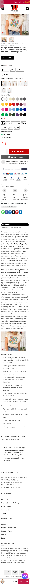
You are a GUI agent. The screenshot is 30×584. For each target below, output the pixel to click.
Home (3, 44)
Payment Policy (6, 531)
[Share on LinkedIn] (20, 212)
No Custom (6, 134)
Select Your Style (7, 78)
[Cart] (27, 8)
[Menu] (2, 8)
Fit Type (4, 65)
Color (3, 95)
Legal (3, 538)
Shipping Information (8, 527)
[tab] (15, 224)
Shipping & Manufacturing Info (12, 227)
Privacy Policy (6, 506)
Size (3, 119)
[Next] (26, 24)
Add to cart (19, 151)
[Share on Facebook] (6, 212)
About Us (4, 499)
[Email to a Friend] (13, 212)
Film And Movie (13, 44)
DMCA (3, 534)
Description (6, 224)
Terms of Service (7, 510)
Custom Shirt (7, 137)
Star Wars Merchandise (13, 44)
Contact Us (5, 524)
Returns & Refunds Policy (10, 503)
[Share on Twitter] (10, 212)
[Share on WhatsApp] (3, 212)
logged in (16, 458)
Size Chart (7, 58)
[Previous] (3, 24)
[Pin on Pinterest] (16, 212)
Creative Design (6, 131)
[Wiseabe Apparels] (15, 9)
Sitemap (4, 513)
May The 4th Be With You (9, 206)
